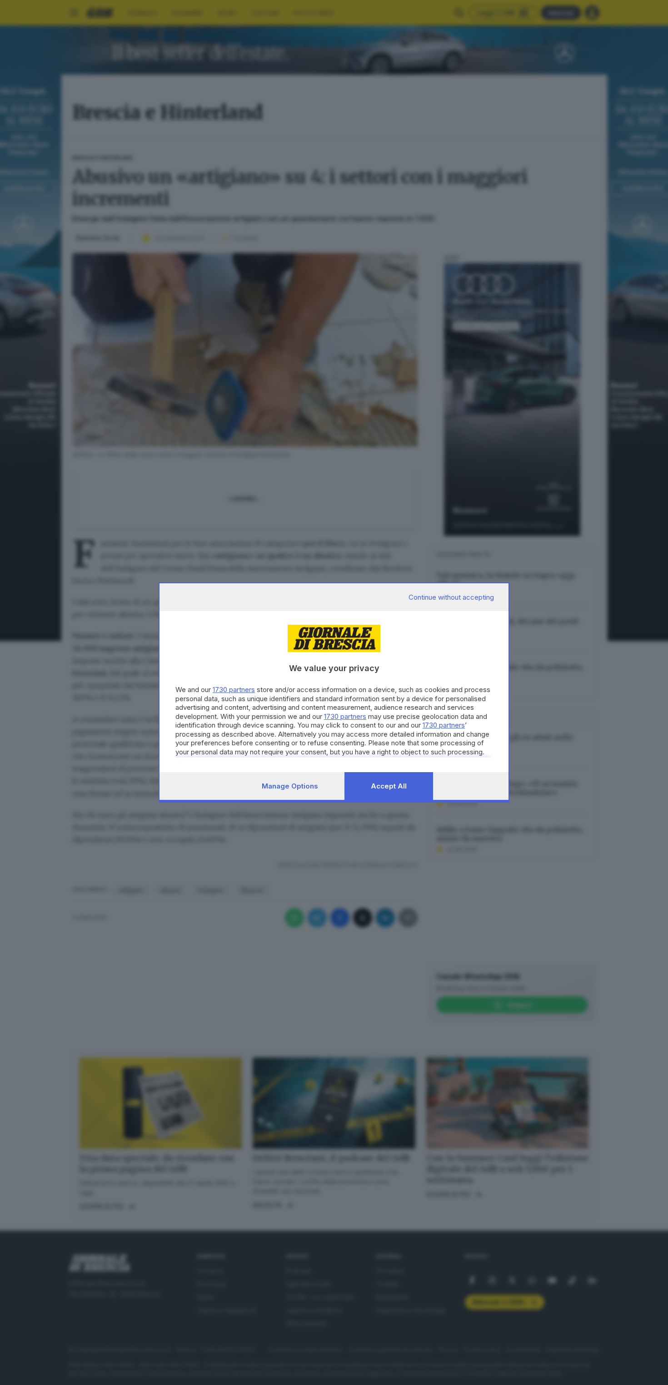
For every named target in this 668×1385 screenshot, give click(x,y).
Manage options (290, 786)
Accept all (389, 786)
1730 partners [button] (234, 689)
